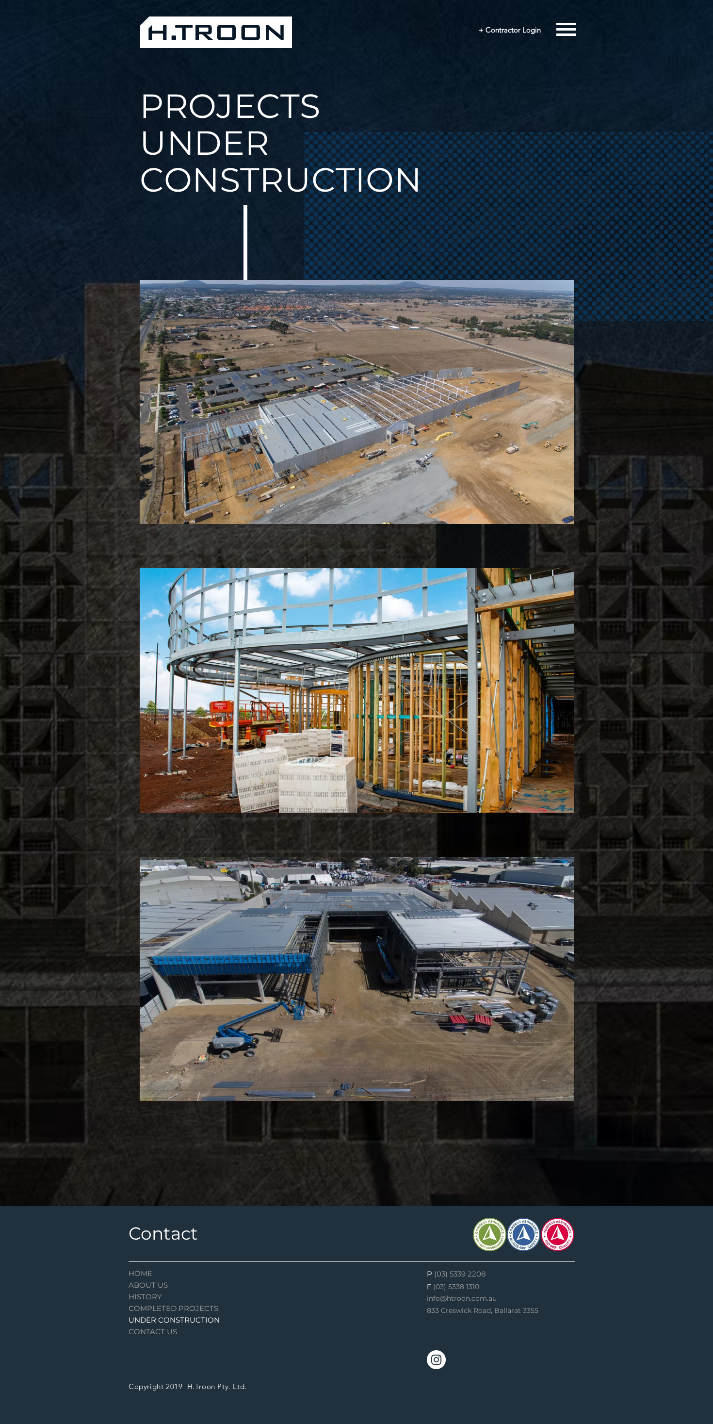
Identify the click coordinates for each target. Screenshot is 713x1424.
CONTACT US (153, 1331)
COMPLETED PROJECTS (173, 1308)
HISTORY (145, 1296)
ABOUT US (148, 1285)
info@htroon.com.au (462, 1298)
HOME (140, 1273)
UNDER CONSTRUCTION (174, 1320)
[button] (566, 29)
